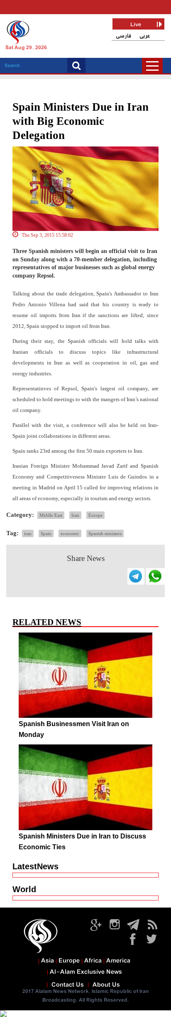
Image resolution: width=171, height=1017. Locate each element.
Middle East (50, 515)
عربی (144, 36)
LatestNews (35, 866)
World (24, 889)
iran (28, 533)
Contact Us (67, 985)
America (118, 961)
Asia (47, 961)
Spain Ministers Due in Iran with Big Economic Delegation (80, 121)
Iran (75, 515)
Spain (46, 533)
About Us (106, 985)
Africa (93, 961)
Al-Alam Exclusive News (86, 972)
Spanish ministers (105, 533)
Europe (95, 515)
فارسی (123, 36)
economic (70, 533)
